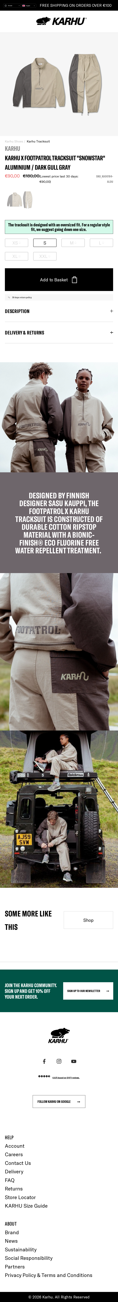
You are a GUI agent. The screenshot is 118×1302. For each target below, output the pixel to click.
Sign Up (31, 677)
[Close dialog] (112, 617)
